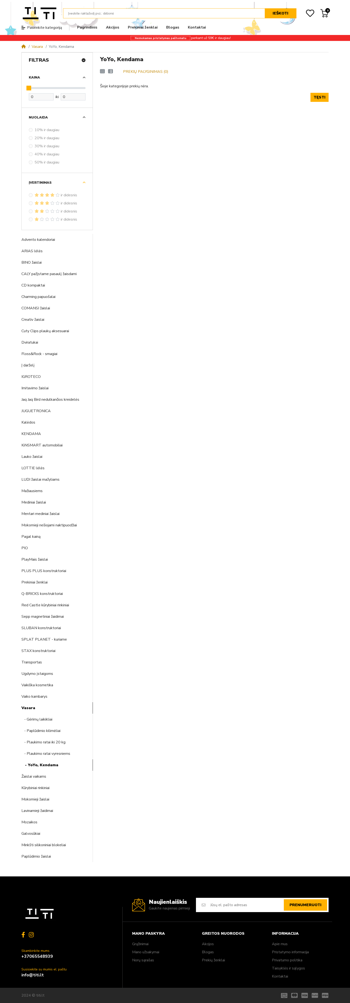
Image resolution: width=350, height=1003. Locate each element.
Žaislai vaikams (33, 776)
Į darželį (28, 365)
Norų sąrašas (143, 960)
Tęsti (319, 97)
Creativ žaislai (32, 319)
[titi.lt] (39, 914)
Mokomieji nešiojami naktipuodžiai (49, 525)
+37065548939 (37, 956)
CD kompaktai (33, 285)
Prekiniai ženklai (34, 582)
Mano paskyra (148, 933)
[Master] (294, 995)
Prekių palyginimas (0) (145, 71)
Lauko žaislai (31, 456)
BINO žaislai (31, 262)
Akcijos (208, 944)
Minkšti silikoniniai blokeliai (43, 845)
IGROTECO (31, 376)
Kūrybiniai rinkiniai (35, 788)
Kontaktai (280, 976)
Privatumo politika (287, 960)
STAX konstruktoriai (38, 650)
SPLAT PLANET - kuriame (44, 639)
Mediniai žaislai (33, 502)
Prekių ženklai (213, 960)
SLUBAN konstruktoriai (41, 628)
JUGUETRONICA (36, 411)
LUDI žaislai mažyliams (40, 479)
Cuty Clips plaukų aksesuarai (45, 331)
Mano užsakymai (145, 952)
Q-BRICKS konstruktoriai (42, 593)
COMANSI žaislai (35, 308)
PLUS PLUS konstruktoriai (43, 570)
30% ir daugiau (47, 146)
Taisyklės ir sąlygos (288, 968)
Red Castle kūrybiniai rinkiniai (45, 605)
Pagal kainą (30, 536)
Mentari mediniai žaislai (40, 513)
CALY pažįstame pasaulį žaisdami (49, 274)
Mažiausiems (32, 491)
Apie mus (280, 944)
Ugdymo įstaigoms (37, 673)
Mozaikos (29, 822)
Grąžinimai (140, 944)
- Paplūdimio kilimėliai (40, 730)
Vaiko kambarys (34, 696)
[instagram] (32, 935)
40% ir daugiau (47, 154)
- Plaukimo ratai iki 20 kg (43, 742)
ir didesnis (69, 195)
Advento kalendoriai (38, 239)
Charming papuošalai (38, 296)
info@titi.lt (32, 975)
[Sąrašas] (110, 71)
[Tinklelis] (102, 71)
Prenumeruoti (305, 905)
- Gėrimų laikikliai (36, 719)
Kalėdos (28, 422)
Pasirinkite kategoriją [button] (44, 27)
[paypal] (315, 995)
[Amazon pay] (283, 995)
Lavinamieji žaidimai (37, 810)
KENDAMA (31, 433)
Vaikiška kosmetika (37, 685)
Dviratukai (29, 342)
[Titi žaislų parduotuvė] (39, 13)
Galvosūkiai (30, 833)
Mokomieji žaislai (35, 799)
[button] (345, 2)
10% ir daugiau (47, 130)
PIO (24, 548)
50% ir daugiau (47, 162)
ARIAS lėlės (32, 251)
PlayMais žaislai (34, 559)
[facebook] (22, 935)
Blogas (208, 952)
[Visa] (305, 995)
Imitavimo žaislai (35, 388)
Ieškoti (280, 13)
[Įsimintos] (310, 13)
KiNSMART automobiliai (42, 445)
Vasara (37, 46)
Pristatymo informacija (290, 952)
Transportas (31, 662)
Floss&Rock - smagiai (39, 353)
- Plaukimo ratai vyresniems (45, 753)
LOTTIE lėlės (33, 468)
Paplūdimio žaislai (36, 856)
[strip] (326, 995)
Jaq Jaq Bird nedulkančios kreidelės (50, 399)
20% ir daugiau (47, 138)
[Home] (23, 46)
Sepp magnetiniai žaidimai (42, 616)
